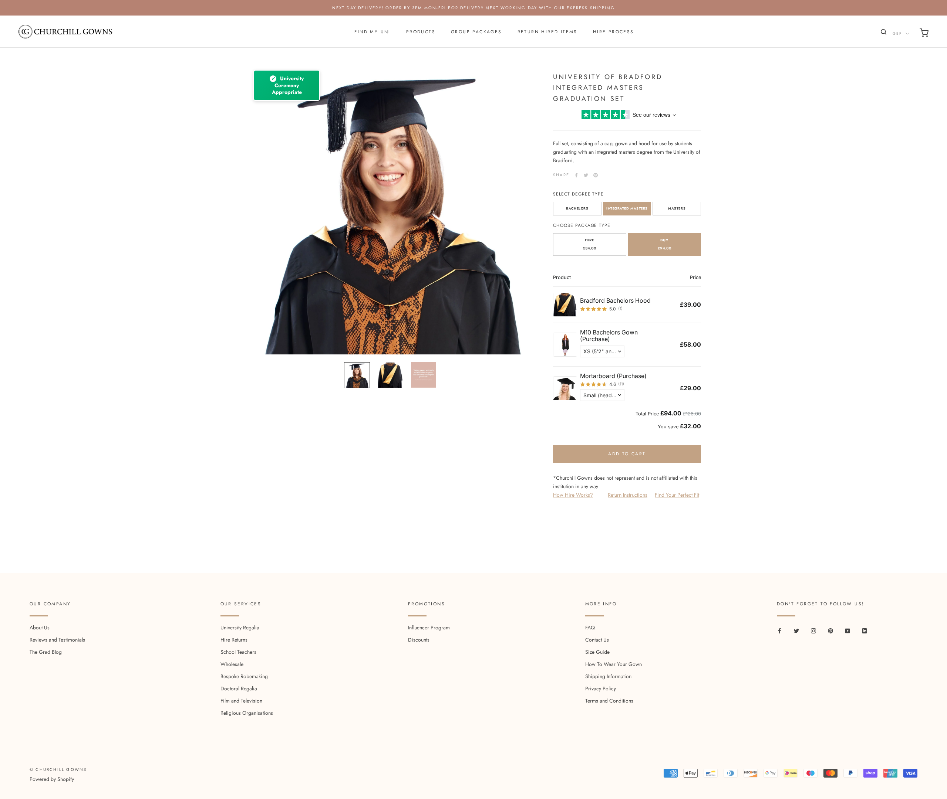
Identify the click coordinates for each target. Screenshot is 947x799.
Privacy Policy (600, 688)
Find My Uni (372, 31)
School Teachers (238, 652)
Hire (589, 244)
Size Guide (597, 652)
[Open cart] (924, 34)
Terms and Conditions (609, 700)
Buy (664, 244)
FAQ (590, 627)
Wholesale (231, 664)
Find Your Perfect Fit (677, 495)
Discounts (418, 639)
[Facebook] (576, 175)
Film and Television (241, 700)
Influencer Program (429, 627)
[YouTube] (847, 630)
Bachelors (577, 208)
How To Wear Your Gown (613, 664)
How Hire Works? (573, 495)
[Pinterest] (595, 175)
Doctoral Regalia (238, 688)
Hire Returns (233, 639)
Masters (676, 208)
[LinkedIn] (864, 630)
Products (420, 31)
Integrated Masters (627, 208)
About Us (40, 627)
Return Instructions (627, 495)
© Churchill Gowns (58, 769)
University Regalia (239, 627)
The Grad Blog (46, 652)
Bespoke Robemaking (244, 676)
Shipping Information (608, 676)
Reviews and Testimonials (57, 639)
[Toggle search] (882, 33)
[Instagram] (813, 630)
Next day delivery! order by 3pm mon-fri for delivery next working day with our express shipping (473, 8)
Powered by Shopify (52, 779)
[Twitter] (586, 175)
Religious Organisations (246, 713)
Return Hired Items (547, 31)
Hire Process (613, 31)
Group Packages (476, 31)
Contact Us (597, 639)
